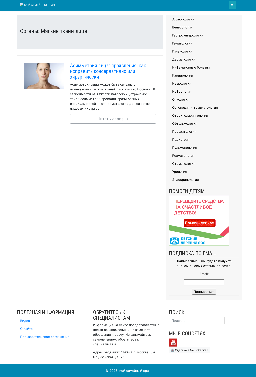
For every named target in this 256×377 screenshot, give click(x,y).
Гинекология (182, 51)
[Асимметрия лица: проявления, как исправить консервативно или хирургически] (44, 76)
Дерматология (183, 59)
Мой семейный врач (39, 5)
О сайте (26, 329)
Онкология (180, 99)
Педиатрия (181, 139)
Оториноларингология (190, 115)
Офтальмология (184, 123)
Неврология (181, 83)
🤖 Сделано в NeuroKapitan (189, 350)
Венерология (182, 27)
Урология (179, 172)
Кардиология (182, 75)
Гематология (182, 43)
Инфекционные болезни (191, 67)
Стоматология (183, 164)
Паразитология (184, 131)
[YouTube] (173, 342)
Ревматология (183, 156)
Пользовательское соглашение (44, 337)
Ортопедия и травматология (195, 107)
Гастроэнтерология (187, 35)
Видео (25, 321)
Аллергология (183, 19)
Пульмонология (184, 148)
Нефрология (182, 91)
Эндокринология (185, 180)
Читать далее (113, 118)
